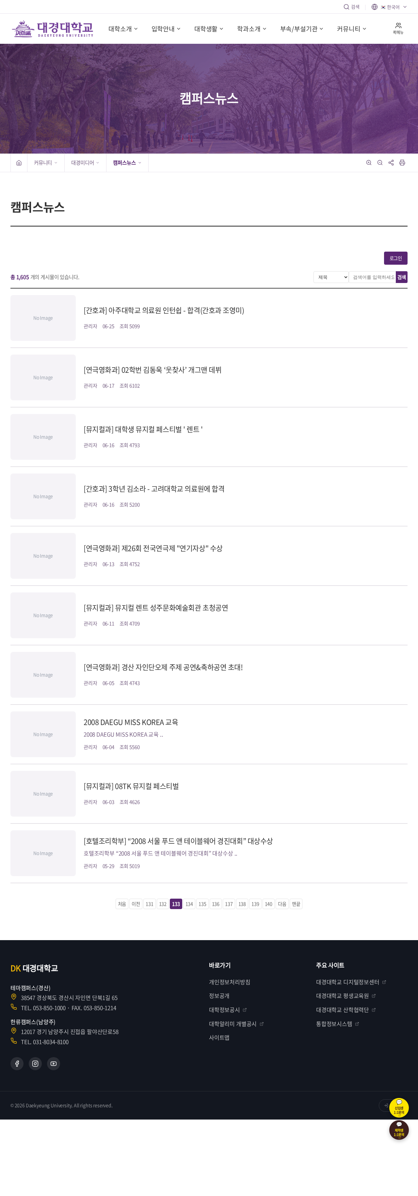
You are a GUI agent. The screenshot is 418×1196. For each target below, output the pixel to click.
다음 (282, 903)
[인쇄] (402, 163)
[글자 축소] (380, 163)
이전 (136, 903)
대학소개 (120, 28)
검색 (355, 6)
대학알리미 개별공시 (233, 1024)
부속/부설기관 (299, 28)
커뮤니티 (348, 28)
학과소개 (248, 28)
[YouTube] (53, 1063)
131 (149, 903)
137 (229, 903)
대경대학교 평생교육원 (342, 995)
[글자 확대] (369, 163)
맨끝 (296, 903)
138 (242, 903)
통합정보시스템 (334, 1024)
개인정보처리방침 (229, 982)
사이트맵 (219, 1037)
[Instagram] (35, 1063)
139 (255, 903)
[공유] (391, 163)
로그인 (396, 258)
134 (189, 903)
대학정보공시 (224, 1009)
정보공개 (219, 995)
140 (269, 903)
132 (163, 903)
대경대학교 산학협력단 (342, 1009)
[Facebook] (17, 1063)
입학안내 (163, 28)
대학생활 (205, 28)
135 (202, 903)
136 (216, 903)
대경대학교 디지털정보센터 (347, 982)
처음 (122, 903)
